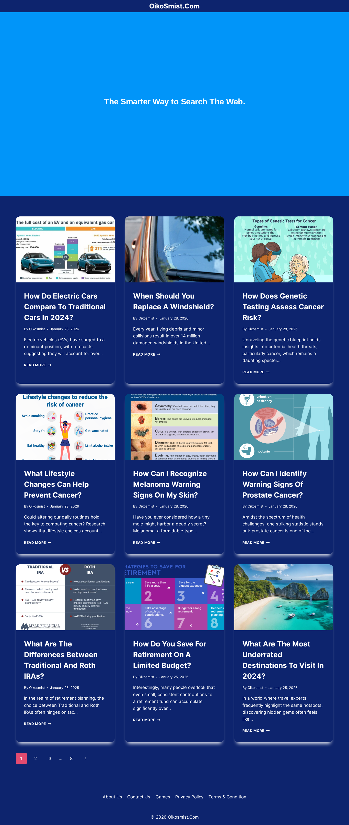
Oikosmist (37, 329)
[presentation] (65, 249)
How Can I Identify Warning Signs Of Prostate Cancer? (274, 484)
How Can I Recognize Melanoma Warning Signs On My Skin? (170, 484)
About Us (112, 796)
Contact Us (138, 796)
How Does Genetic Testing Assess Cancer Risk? (283, 307)
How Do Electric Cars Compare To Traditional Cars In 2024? (65, 307)
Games (163, 796)
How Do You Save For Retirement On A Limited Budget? (169, 655)
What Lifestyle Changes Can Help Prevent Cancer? (56, 484)
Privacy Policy (189, 796)
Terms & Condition (227, 796)
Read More (37, 365)
